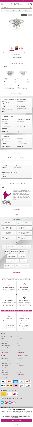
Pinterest (6, 402)
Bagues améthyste (5, 361)
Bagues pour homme (6, 348)
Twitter (2, 402)
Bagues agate (4, 358)
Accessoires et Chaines (7, 336)
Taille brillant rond (22, 143)
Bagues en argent (12, 256)
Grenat (18, 350)
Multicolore (5, 131)
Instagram (14, 402)
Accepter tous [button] (16, 421)
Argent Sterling (21, 106)
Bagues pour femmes (6, 345)
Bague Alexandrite (9, 266)
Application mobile (24, 323)
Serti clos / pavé (6, 147)
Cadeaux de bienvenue (8, 325)
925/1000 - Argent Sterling (7, 110)
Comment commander (8, 321)
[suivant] (30, 79)
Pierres (8, 11)
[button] (2, 3)
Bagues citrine (4, 368)
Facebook (10, 402)
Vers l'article (16, 153)
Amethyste (19, 338)
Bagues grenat (4, 372)
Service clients (8, 318)
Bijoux (3, 11)
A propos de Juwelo (24, 318)
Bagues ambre (4, 365)
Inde (18, 131)
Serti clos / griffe (21, 126)
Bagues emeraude (5, 370)
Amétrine (19, 363)
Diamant (19, 348)
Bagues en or (4, 343)
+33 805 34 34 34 (9, 304)
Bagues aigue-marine (6, 363)
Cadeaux (14, 11)
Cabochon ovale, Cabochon (6, 127)
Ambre (18, 343)
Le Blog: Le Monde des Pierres (24, 326)
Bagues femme (14, 251)
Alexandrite (5, 120)
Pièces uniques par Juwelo (22, 266)
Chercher (31, 7)
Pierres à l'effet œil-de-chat (12, 261)
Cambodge (20, 147)
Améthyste (19, 361)
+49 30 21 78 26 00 (10, 305)
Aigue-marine (20, 341)
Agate (18, 336)
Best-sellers (28, 11)
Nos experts (24, 321)
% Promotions (22, 256)
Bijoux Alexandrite (26, 247)
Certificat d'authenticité (9, 323)
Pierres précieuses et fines (14, 247)
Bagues (7, 251)
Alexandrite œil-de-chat (23, 120)
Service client (9, 300)
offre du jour (24, 261)
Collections (20, 11)
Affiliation (24, 329)
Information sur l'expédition (9, 328)
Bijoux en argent (24, 251)
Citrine (18, 345)
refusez (22, 414)
